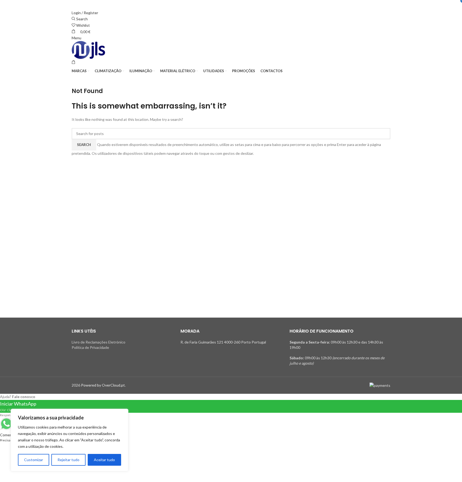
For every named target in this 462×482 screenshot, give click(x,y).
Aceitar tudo (104, 459)
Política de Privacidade (90, 347)
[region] (69, 440)
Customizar (33, 459)
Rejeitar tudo (68, 459)
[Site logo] (88, 50)
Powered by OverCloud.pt (103, 385)
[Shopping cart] (73, 62)
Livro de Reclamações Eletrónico (98, 342)
